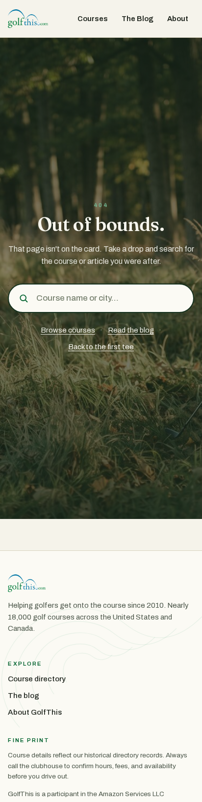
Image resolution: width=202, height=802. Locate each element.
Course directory (37, 679)
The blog (23, 695)
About (177, 19)
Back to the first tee (101, 347)
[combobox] (111, 298)
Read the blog (131, 330)
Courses (92, 19)
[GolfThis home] (28, 18)
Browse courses (68, 330)
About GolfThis (35, 712)
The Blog (137, 19)
